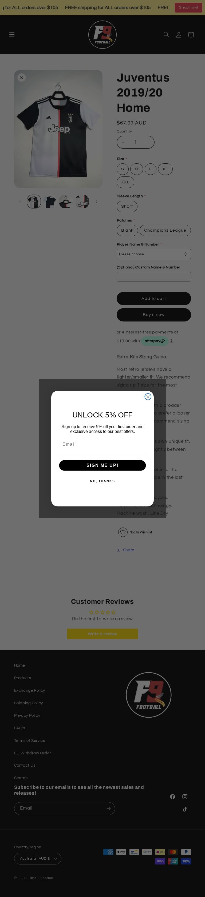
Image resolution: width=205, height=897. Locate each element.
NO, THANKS (102, 481)
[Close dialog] (148, 396)
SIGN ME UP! (102, 465)
